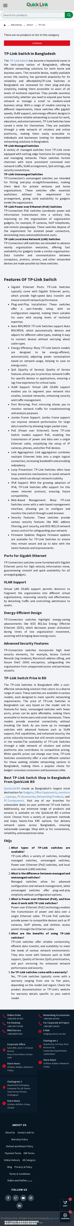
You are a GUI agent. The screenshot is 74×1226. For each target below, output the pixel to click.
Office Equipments (46, 792)
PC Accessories (26, 796)
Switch (30, 24)
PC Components (14, 800)
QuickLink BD (12, 788)
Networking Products (50, 796)
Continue (37, 43)
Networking (16, 24)
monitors (64, 792)
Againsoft (54, 1218)
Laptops (11, 796)
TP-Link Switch (19, 60)
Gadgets (28, 792)
